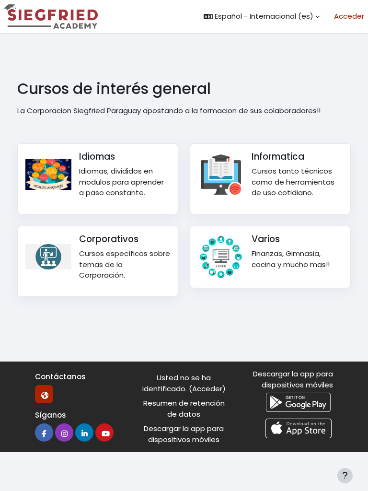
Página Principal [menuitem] (146, 16)
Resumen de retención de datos (184, 408)
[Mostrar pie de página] (345, 475)
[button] (261, 16)
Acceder (349, 16)
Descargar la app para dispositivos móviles (184, 433)
